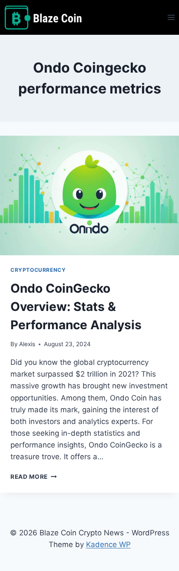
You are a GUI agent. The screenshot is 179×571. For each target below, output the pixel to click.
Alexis (27, 344)
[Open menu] (171, 17)
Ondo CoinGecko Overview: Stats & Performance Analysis (76, 306)
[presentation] (89, 195)
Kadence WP (108, 544)
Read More (33, 476)
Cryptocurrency (38, 270)
